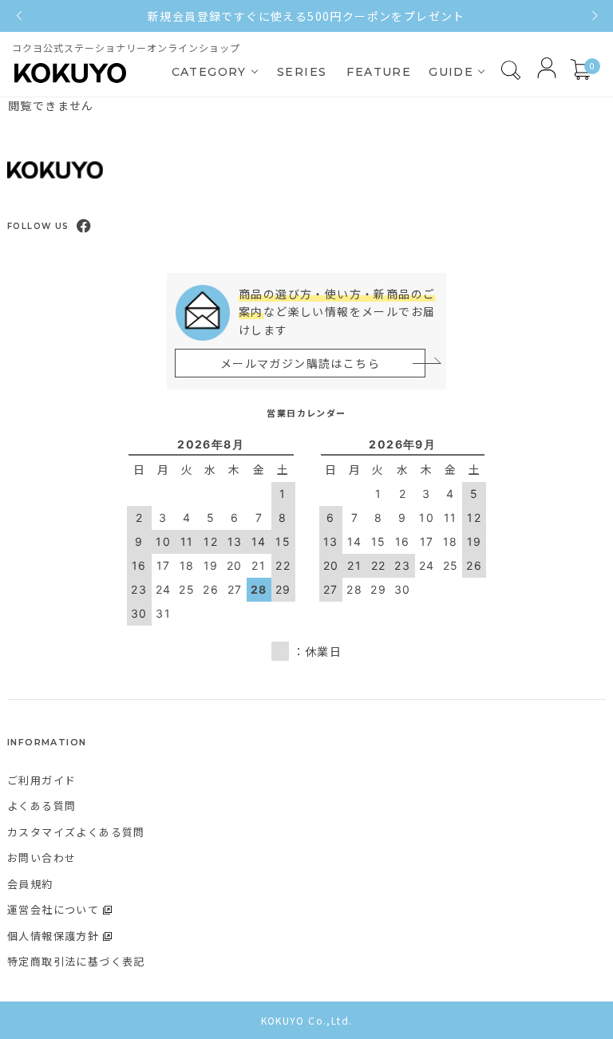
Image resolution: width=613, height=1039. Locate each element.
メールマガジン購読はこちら (300, 363)
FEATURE (378, 72)
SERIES (301, 72)
